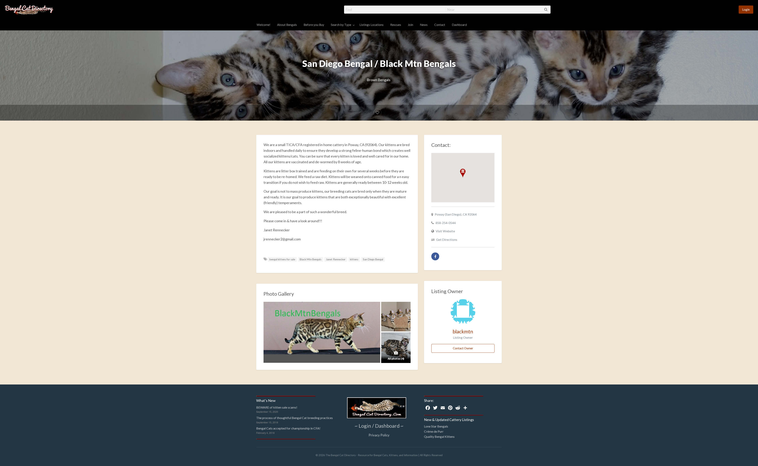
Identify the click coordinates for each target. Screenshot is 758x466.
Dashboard (459, 24)
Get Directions (446, 239)
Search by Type (341, 24)
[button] (462, 173)
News (424, 24)
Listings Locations (371, 24)
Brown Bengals (378, 80)
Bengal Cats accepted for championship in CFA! (288, 428)
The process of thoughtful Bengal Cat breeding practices (294, 418)
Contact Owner (463, 348)
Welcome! (263, 24)
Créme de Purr (434, 431)
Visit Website (445, 231)
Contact (439, 24)
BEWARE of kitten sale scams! (276, 407)
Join (410, 24)
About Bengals (287, 24)
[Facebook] (435, 256)
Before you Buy (314, 24)
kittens (354, 259)
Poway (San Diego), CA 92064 (456, 214)
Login (746, 9)
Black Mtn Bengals (310, 259)
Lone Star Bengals (436, 426)
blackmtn (463, 331)
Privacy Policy (379, 435)
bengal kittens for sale (282, 259)
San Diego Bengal (373, 259)
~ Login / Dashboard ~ (379, 426)
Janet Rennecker (335, 259)
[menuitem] (746, 10)
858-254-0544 (445, 223)
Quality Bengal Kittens (439, 436)
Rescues (395, 24)
